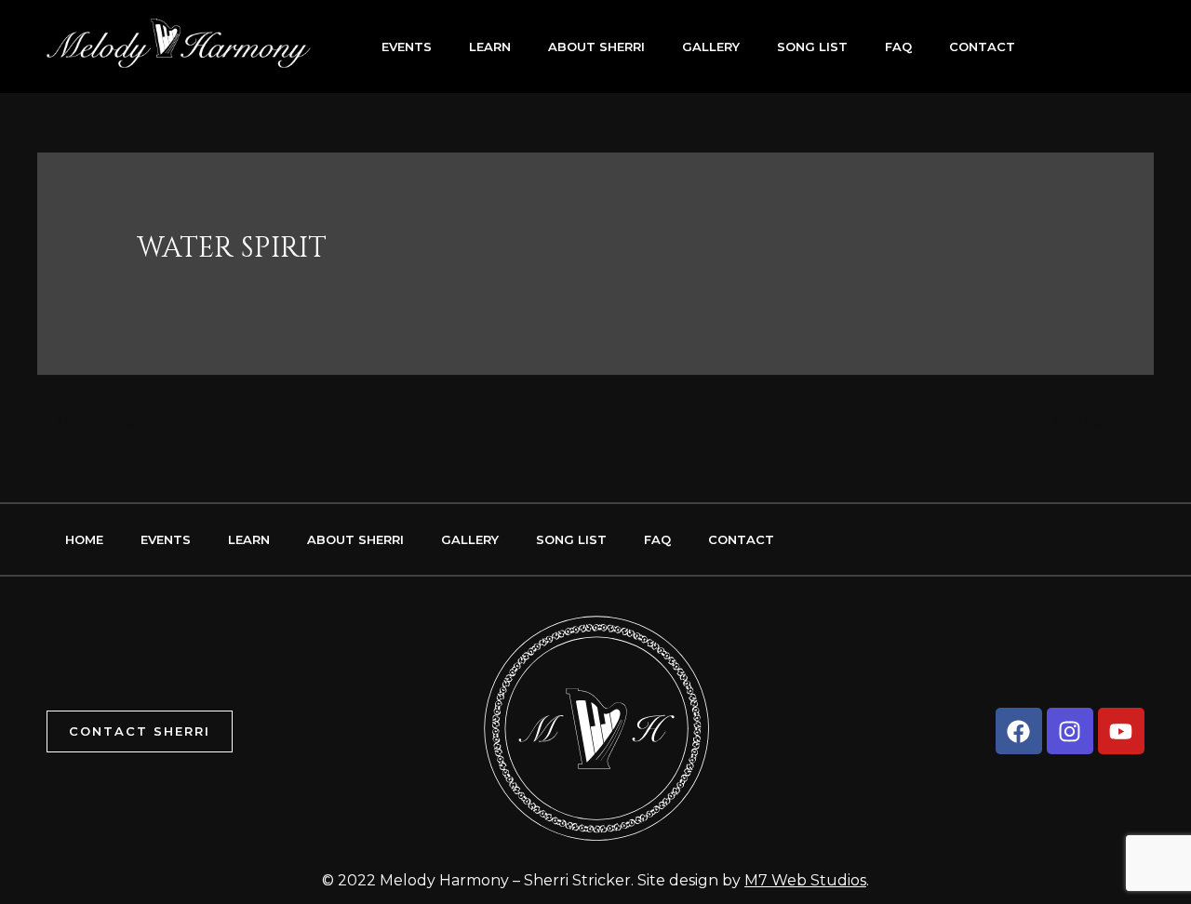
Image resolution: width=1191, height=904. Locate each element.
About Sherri (596, 46)
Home (84, 539)
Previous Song (102, 422)
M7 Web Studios (805, 880)
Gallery (711, 46)
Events (406, 46)
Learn (490, 46)
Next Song (1103, 422)
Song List (812, 46)
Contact (982, 46)
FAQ (898, 46)
